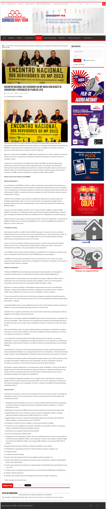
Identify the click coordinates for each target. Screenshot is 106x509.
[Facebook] (82, 4)
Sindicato (11, 38)
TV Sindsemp (87, 38)
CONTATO (20, 4)
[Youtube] (89, 4)
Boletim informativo (74, 38)
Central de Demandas (49, 38)
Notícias (38, 38)
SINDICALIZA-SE (29, 4)
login (32, 494)
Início (4, 38)
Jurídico (19, 38)
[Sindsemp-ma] (15, 16)
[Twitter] (85, 4)
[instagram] (91, 4)
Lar (5, 46)
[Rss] (80, 4)
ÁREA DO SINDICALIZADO (44, 4)
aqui (22, 223)
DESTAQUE (10, 46)
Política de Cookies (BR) (60, 4)
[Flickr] (87, 4)
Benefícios (62, 38)
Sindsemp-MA (10, 93)
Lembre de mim (90, 60)
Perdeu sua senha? (79, 64)
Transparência (29, 38)
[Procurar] (103, 3)
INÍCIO (3, 4)
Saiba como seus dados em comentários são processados (46, 497)
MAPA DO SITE (11, 4)
